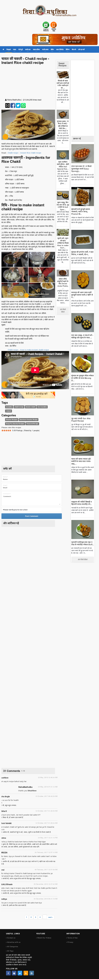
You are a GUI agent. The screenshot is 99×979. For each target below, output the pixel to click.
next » (50, 917)
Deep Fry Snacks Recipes (15, 424)
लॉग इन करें (81, 49)
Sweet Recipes (62, 64)
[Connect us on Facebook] (8, 973)
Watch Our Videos (44, 938)
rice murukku (42, 407)
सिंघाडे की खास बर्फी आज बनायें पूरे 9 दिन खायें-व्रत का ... (63, 84)
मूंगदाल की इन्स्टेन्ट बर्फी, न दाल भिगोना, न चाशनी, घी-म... (82, 253)
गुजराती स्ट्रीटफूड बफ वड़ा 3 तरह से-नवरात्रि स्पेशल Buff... (82, 543)
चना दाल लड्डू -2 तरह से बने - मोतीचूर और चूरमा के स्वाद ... (82, 336)
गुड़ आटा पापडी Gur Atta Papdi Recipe (80, 419)
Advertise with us (13, 942)
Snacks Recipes (12, 419)
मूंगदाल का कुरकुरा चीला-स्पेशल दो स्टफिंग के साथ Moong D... (82, 378)
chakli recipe (19, 407)
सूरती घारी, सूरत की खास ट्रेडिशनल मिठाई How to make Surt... (62, 243)
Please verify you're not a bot (15, 510)
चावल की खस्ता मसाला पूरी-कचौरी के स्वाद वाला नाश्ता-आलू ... (81, 461)
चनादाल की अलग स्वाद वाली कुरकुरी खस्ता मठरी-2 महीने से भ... (82, 295)
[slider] (6, 430)
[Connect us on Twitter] (20, 973)
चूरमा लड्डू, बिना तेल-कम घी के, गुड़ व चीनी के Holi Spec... (63, 206)
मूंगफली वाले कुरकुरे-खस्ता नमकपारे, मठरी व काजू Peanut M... (80, 211)
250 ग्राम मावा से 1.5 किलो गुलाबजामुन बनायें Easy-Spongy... (81, 168)
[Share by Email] (7, 105)
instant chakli (30, 407)
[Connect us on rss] (26, 973)
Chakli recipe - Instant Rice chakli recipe (24, 153)
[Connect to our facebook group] (14, 973)
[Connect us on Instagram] (31, 973)
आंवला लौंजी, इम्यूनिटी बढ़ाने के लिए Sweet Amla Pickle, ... (62, 283)
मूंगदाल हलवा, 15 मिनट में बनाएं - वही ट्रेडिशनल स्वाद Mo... (63, 125)
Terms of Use (72, 938)
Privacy (70, 942)
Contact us (11, 938)
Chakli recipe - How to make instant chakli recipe (28, 349)
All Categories (12, 946)
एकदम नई (77, 138)
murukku (9, 407)
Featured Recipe (32, 424)
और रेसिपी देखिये (63, 310)
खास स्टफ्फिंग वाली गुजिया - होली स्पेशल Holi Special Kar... (63, 165)
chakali (8, 411)
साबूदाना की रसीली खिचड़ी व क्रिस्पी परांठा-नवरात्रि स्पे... (81, 502)
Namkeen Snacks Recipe (29, 419)
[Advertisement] (28, 82)
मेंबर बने (74, 49)
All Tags (10, 951)
